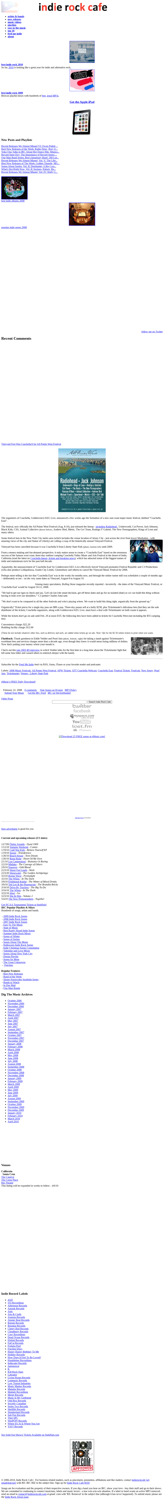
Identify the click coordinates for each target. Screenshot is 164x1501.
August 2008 (14, 1064)
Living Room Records (19, 1377)
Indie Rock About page (17, 1497)
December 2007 (16, 1041)
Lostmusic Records (17, 1380)
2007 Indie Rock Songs (15, 922)
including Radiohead (106, 526)
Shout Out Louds (18, 870)
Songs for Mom (11, 959)
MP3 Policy (71, 690)
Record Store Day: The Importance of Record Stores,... (29, 154)
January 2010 (14, 1113)
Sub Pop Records (16, 1415)
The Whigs (14, 878)
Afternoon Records (17, 1305)
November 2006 (16, 1003)
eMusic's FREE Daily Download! (18, 681)
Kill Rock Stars (15, 1371)
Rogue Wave (14, 876)
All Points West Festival (44, 670)
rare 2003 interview (28, 650)
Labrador (12, 1374)
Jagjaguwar (13, 1366)
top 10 (11, 30)
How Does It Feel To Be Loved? (24, 1357)
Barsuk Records (16, 1323)
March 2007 (14, 1015)
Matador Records (16, 1389)
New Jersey (147, 670)
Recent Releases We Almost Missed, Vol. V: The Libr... (29, 160)
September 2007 (16, 1032)
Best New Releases (13, 973)
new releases (14, 19)
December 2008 (16, 1075)
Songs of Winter (11, 936)
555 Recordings (16, 1302)
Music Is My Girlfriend (19, 1397)
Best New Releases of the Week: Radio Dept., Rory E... (29, 149)
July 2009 (13, 1095)
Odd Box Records (17, 1400)
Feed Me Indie (26, 664)
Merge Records (15, 1395)
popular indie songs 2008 (14, 227)
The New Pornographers (20, 899)
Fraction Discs (15, 1348)
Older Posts (7, 698)
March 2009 (14, 1084)
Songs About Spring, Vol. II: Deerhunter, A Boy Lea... (28, 166)
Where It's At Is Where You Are (24, 1423)
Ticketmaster (13, 673)
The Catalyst (7, 1177)
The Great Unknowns (14, 962)
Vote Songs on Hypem (51, 690)
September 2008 (16, 1066)
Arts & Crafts (14, 1314)
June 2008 (13, 1058)
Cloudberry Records (18, 1331)
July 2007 (13, 1026)
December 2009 (16, 1110)
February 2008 (15, 1046)
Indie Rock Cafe (79, 818)
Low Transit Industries (19, 1383)
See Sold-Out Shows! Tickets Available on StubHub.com (30, 1435)
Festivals (135, 670)
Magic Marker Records (19, 1386)
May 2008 (13, 1055)
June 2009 (13, 1092)
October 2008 (15, 1069)
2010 (11, 67)
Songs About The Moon (15, 942)
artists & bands (16, 16)
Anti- (10, 1311)
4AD (10, 1300)
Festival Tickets (122, 670)
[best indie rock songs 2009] (82, 90)
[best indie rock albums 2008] (14, 198)
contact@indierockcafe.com (32, 1494)
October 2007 (15, 1035)
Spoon (13, 852)
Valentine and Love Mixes (16, 950)
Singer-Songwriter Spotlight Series (20, 979)
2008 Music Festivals (20, 670)
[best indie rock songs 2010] (82, 62)
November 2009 (16, 1107)
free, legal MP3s (50, 95)
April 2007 (13, 1018)
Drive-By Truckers (19, 887)
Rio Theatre (7, 1182)
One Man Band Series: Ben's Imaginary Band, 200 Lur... (30, 157)
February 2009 (15, 1081)
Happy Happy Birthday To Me (23, 1351)
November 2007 (16, 1038)
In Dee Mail (9, 985)
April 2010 (13, 1121)
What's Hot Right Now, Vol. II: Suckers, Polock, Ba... (28, 169)
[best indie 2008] (82, 225)
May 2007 (13, 1020)
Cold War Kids (17, 850)
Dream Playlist (10, 956)
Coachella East (105, 670)
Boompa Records (16, 1325)
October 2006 (15, 1000)
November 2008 (16, 1072)
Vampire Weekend (19, 847)
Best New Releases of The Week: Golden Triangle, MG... (30, 163)
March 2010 (14, 1118)
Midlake (12, 864)
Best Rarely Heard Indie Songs (19, 930)
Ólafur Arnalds (17, 844)
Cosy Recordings (16, 1334)
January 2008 (14, 1043)
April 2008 (13, 1052)
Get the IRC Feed (37, 693)
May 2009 (13, 1090)
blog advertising (9, 829)
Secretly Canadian (17, 1403)
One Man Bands (11, 988)
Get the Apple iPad (82, 102)
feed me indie (15, 33)
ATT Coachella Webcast (84, 670)
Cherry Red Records (18, 1328)
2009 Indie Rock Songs (15, 916)
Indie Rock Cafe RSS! (78, 1482)
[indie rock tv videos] (82, 723)
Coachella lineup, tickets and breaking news (52, 558)
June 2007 (13, 1023)
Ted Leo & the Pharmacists (22, 884)
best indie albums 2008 (13, 200)
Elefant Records (16, 1340)
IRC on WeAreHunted (59, 693)
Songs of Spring (11, 939)
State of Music (10, 927)
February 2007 (15, 1012)
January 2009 (14, 1078)
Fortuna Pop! (14, 1346)
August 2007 (14, 1029)
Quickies (8, 965)
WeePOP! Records (17, 1420)
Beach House (16, 855)
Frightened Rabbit (17, 881)
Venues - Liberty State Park (34, 673)
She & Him (15, 896)
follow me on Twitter (152, 331)
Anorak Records (16, 1308)
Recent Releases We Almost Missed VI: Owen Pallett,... (29, 146)
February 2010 (15, 1115)
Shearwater (15, 873)
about (11, 36)
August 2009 (14, 1098)
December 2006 (16, 1006)
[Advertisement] (82, 280)
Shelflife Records (16, 1409)
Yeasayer (12, 867)
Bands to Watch (11, 982)
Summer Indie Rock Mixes (17, 933)
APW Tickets (64, 670)
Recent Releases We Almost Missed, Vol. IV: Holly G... (29, 172)
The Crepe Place (9, 1180)
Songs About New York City (18, 953)
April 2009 (13, 1087)
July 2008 (13, 1061)
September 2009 (16, 1101)
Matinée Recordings (18, 1392)
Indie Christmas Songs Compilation (21, 948)
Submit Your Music (14, 693)
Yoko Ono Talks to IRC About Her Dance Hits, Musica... (30, 151)
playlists (12, 25)
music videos (14, 22)
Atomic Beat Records (18, 1320)
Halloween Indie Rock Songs (18, 945)
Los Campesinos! (17, 861)
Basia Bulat (15, 858)
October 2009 (15, 1104)
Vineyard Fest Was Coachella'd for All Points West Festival (31, 444)
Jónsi (12, 893)
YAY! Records (15, 1426)
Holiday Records (16, 1354)
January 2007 (14, 1009)
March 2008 (14, 1049)
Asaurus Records (16, 1317)
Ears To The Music (13, 924)
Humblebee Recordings (20, 1360)
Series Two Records (18, 1406)
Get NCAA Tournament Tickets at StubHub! (24, 904)
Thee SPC (13, 1418)
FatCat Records (15, 1343)
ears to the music (17, 28)
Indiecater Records (17, 1363)
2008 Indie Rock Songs (15, 919)
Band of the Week (12, 976)
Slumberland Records (18, 1412)
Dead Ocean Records (18, 1337)
